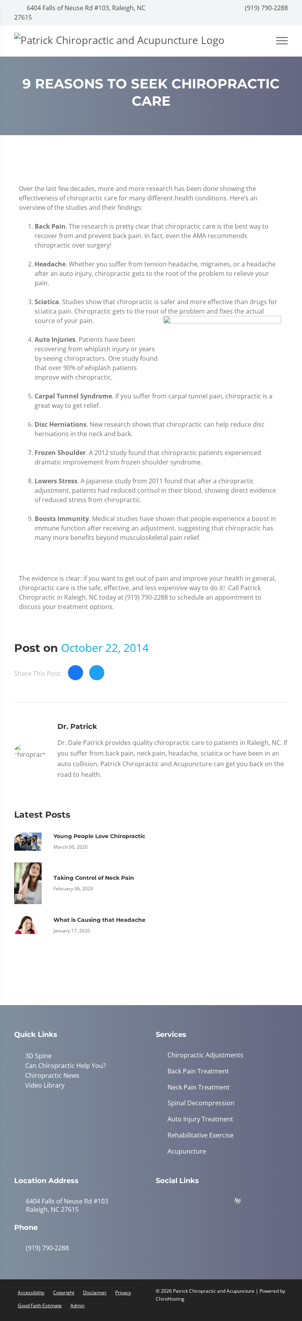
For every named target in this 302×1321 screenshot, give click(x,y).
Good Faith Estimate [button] (40, 1305)
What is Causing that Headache (99, 919)
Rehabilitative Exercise (201, 1135)
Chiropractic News (52, 1075)
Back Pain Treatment (198, 1071)
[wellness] (243, 1202)
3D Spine (38, 1055)
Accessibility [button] (31, 1292)
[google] (165, 1202)
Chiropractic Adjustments (205, 1055)
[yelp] (205, 1202)
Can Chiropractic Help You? (65, 1065)
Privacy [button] (123, 1292)
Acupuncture (187, 1151)
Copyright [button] (63, 1292)
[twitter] (224, 1202)
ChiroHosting (170, 1298)
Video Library (44, 1085)
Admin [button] (77, 1305)
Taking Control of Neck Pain (93, 877)
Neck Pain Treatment (199, 1087)
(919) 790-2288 (265, 8)
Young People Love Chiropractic (99, 836)
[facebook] (185, 1202)
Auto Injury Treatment (200, 1119)
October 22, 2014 (105, 647)
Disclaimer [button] (95, 1292)
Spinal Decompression (201, 1103)
